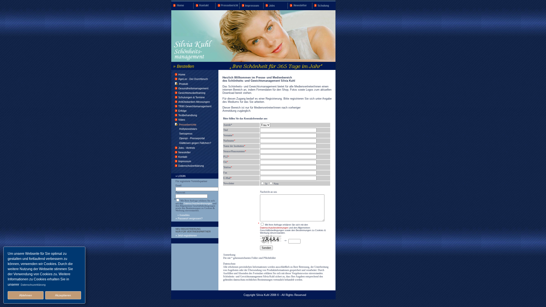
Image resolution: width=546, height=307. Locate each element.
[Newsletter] (300, 9)
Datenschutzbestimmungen (198, 203)
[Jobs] (276, 9)
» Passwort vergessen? (189, 218)
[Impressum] (252, 9)
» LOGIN (181, 176)
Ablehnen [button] (25, 295)
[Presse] (228, 9)
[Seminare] (324, 9)
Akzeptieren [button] (63, 295)
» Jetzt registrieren (186, 235)
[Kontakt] (205, 9)
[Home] (182, 9)
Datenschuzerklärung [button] (33, 284)
